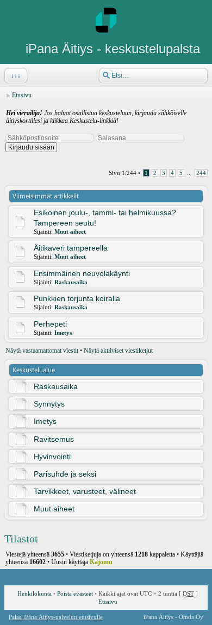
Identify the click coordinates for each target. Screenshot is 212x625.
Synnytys (49, 403)
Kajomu (101, 562)
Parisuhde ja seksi (65, 474)
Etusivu (22, 95)
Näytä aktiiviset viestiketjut (118, 350)
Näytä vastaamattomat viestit (41, 350)
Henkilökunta (34, 593)
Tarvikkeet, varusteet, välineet (85, 491)
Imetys (63, 332)
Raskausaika (71, 282)
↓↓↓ (16, 75)
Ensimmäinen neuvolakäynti (82, 273)
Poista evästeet (75, 593)
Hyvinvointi (52, 456)
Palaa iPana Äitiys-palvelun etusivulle (56, 617)
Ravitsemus (54, 439)
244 (201, 173)
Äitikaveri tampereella (71, 247)
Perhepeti (50, 324)
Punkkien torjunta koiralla (77, 298)
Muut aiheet (70, 231)
